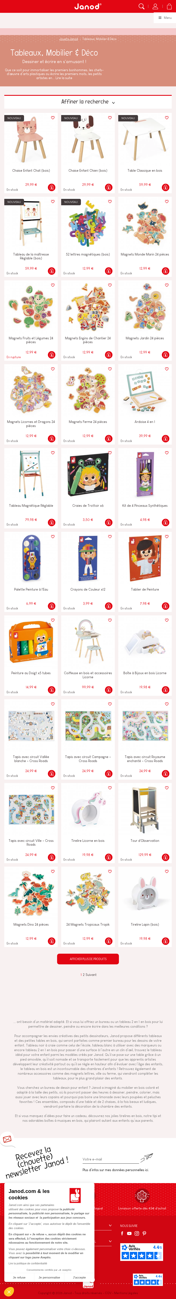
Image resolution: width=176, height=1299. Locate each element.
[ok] (146, 1158)
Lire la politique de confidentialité (28, 1263)
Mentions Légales (126, 1293)
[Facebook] (123, 1233)
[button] (9, 1292)
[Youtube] (129, 1233)
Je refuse (19, 1277)
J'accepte (79, 1277)
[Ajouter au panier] (51, 187)
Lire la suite (64, 78)
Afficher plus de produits (88, 959)
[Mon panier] (169, 6)
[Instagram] (137, 1233)
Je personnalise (49, 1277)
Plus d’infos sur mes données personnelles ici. (116, 1170)
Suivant (91, 975)
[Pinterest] (144, 1233)
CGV (108, 1293)
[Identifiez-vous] (155, 6)
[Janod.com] (88, 6)
